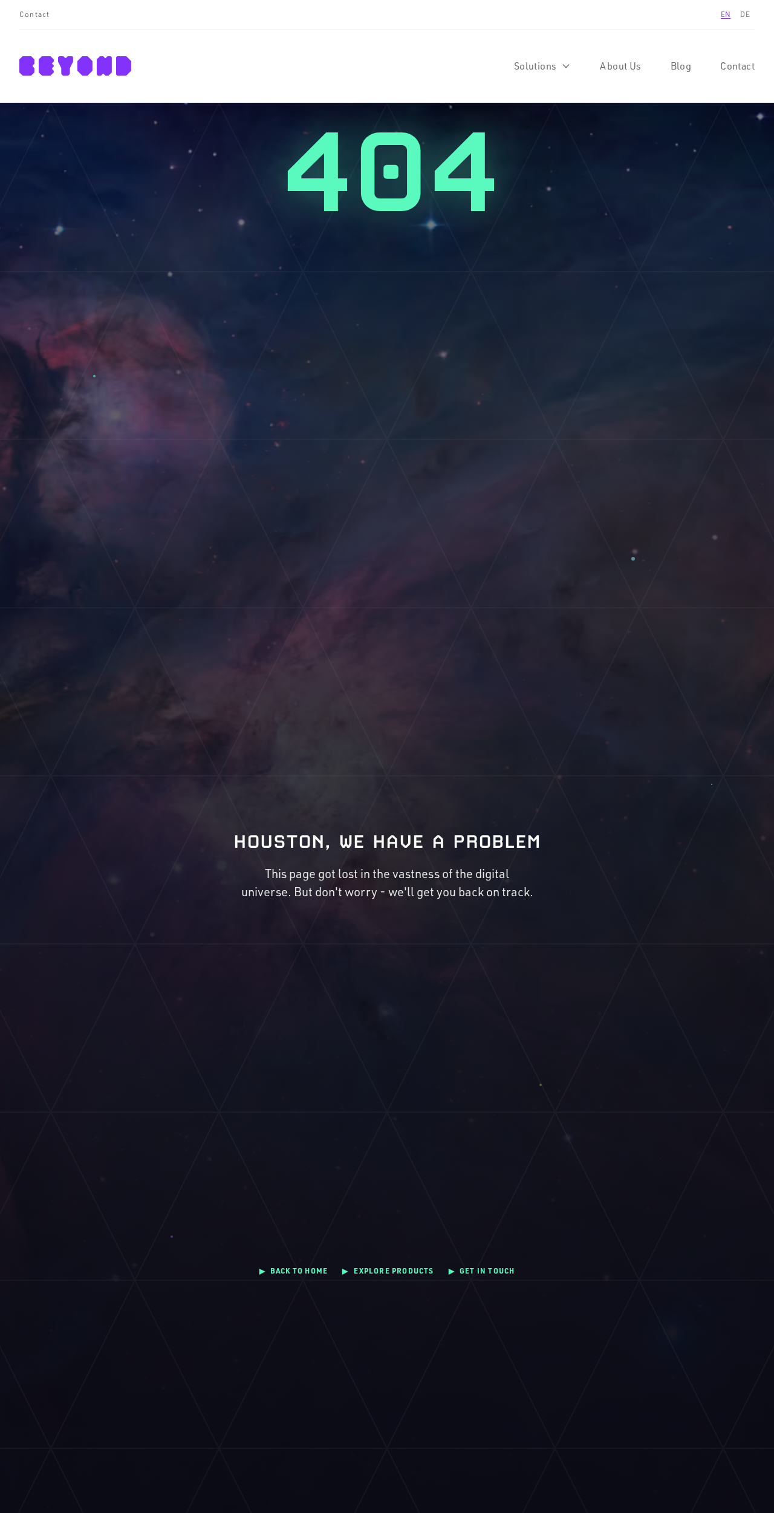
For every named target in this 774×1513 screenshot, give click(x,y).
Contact (34, 14)
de (745, 14)
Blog (681, 66)
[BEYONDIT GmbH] (75, 66)
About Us (620, 66)
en (726, 14)
